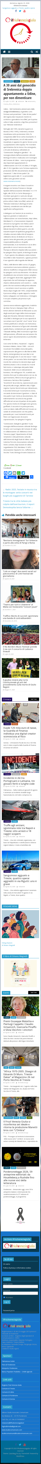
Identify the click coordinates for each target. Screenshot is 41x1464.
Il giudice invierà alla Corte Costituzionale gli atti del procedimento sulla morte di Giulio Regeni (19, 683)
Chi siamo (6, 1264)
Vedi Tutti (34, 699)
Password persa (8, 1310)
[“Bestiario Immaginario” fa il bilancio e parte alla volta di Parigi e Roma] (20, 520)
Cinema (5, 104)
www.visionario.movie (11, 181)
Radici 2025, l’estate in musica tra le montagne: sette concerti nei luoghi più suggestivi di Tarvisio (20, 492)
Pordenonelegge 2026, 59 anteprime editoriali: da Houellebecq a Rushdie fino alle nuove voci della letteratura (18, 1177)
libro (10, 104)
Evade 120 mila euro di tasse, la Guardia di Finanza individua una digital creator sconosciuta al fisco (20, 732)
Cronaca (7, 724)
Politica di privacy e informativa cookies (17, 1268)
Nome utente (8, 1284)
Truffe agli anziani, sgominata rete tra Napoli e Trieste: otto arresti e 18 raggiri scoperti (19, 829)
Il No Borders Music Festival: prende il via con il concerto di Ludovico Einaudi (20, 649)
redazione (21, 101)
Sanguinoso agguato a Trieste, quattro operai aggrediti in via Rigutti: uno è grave (20, 880)
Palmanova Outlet (8, 1361)
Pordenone (15, 774)
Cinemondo (8, 81)
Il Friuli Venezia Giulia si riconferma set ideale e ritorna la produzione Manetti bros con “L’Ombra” (20, 1126)
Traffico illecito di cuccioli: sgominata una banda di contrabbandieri (20, 617)
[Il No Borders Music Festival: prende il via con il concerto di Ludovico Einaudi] (20, 626)
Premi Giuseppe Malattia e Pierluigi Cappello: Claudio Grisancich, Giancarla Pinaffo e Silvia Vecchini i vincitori (19, 1025)
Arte (6, 1067)
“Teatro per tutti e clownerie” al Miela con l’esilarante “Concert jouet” (20, 605)
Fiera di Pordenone (8, 1365)
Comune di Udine (8, 1392)
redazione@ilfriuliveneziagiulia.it (13, 1423)
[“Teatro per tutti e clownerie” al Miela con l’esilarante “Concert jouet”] (20, 584)
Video (29, 1118)
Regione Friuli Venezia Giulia (12, 1385)
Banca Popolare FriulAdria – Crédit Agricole (17, 1372)
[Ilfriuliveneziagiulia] (4, 51)
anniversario (31, 101)
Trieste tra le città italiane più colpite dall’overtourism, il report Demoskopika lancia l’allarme (18, 504)
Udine (32, 81)
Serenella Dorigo (23, 1083)
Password (6, 1291)
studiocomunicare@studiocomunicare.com (17, 1433)
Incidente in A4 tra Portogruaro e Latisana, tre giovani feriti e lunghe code (19, 780)
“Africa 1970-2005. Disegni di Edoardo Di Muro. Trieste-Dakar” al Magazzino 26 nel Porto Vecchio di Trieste (19, 1075)
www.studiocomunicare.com (12, 1430)
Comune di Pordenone (10, 1395)
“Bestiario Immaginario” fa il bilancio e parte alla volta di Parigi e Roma (20, 541)
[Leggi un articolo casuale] (36, 51)
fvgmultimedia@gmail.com (11, 1426)
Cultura (17, 81)
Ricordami (9, 1297)
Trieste (14, 821)
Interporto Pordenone (9, 1368)
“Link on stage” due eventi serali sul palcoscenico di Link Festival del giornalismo (19, 573)
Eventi (13, 1017)
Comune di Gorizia (8, 1399)
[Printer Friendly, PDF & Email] (12, 465)
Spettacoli (25, 81)
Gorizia (14, 724)
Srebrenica (16, 104)
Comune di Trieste (8, 1389)
